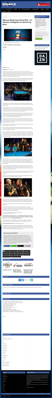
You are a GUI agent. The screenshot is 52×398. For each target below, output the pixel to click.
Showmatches (5, 355)
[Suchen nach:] (44, 13)
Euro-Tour (4, 343)
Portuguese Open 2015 (7, 269)
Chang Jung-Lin (27, 250)
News (18, 27)
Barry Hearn (20, 250)
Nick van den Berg (13, 254)
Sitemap (35, 393)
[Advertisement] (18, 58)
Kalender (15, 9)
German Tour (5, 345)
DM (3, 340)
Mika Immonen (5, 254)
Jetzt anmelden (38, 38)
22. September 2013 (7, 27)
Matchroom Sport (26, 252)
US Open (4, 358)
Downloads (4, 381)
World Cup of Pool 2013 (16, 256)
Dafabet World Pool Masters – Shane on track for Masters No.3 (17, 271)
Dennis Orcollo (6, 252)
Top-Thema (4, 357)
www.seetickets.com (8, 217)
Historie (4, 384)
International (5, 347)
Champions (4, 11)
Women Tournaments (6, 362)
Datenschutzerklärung (38, 35)
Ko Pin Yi (12, 252)
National (4, 352)
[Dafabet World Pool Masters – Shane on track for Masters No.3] (18, 265)
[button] (7, 246)
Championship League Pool (7, 338)
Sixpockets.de (13, 27)
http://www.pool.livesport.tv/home (9, 213)
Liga (19, 9)
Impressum (48, 393)
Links (3, 389)
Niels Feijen (20, 254)
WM (3, 360)
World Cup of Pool (6, 256)
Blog (3, 337)
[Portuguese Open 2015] (7, 265)
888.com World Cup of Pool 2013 (10, 250)
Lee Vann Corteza (18, 252)
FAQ (32, 393)
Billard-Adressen (35, 9)
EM (3, 342)
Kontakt (29, 393)
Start (3, 9)
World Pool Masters (6, 365)
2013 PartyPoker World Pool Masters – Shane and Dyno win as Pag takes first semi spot (28, 271)
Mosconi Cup (5, 350)
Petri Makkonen (26, 254)
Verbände (47, 9)
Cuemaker (42, 9)
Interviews (4, 348)
